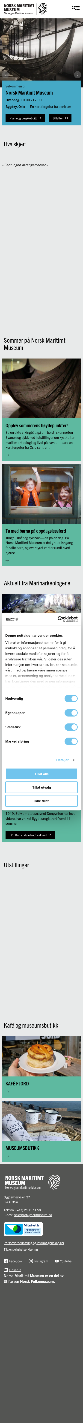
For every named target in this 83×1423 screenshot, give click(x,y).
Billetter (58, 118)
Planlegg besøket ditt (23, 118)
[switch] (71, 712)
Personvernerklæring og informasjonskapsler (34, 1243)
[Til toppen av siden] (77, 1385)
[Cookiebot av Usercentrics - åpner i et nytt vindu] (58, 619)
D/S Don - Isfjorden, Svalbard (28, 835)
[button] (77, 124)
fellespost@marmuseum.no (33, 1215)
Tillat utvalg (41, 787)
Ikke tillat (41, 801)
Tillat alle (41, 774)
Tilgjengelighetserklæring (21, 1249)
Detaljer (62, 760)
